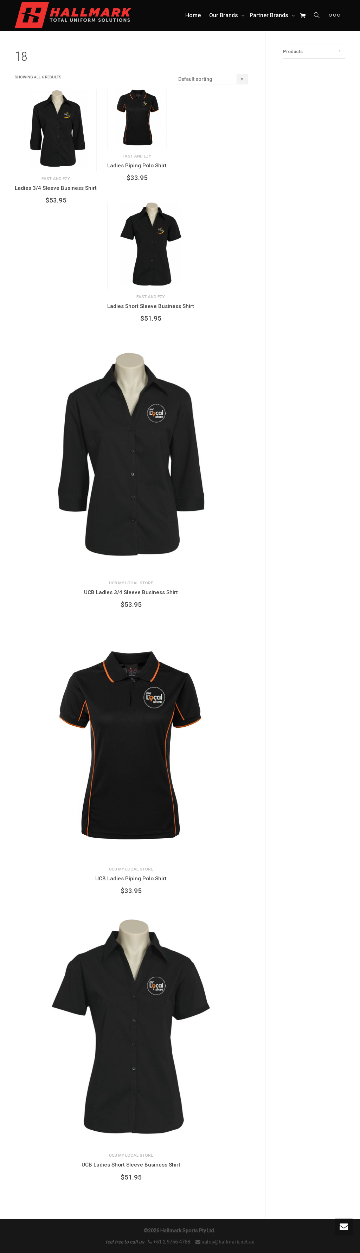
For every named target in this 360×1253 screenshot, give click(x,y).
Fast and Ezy (55, 178)
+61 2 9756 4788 (172, 1242)
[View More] (334, 15)
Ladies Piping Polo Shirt (137, 165)
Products (293, 51)
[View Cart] (303, 15)
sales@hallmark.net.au (228, 1242)
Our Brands (224, 15)
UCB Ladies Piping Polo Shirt (131, 878)
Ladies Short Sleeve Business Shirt (150, 306)
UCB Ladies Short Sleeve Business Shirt (131, 1165)
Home (193, 15)
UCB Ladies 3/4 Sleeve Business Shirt (131, 592)
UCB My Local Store (131, 582)
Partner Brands (270, 15)
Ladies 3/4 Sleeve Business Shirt (56, 188)
